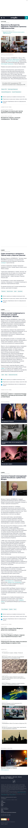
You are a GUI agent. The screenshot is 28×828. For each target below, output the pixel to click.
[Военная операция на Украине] (14, 766)
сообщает (3, 161)
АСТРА (2, 805)
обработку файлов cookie (22, 792)
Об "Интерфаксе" (8, 776)
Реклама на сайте (4, 778)
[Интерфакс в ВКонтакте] (6, 815)
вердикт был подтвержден (14, 582)
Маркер (2, 804)
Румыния (3, 291)
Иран (6, 374)
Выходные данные (4, 823)
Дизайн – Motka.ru (4, 824)
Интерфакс (14, 18)
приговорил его (9, 580)
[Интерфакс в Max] (9, 815)
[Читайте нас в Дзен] (2, 815)
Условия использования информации (8, 821)
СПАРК (2, 801)
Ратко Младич (4, 609)
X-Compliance (3, 802)
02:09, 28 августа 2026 (5, 251)
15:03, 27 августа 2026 (5, 127)
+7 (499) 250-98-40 (4, 794)
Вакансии (20, 776)
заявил (2, 368)
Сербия (10, 609)
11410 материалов (5, 769)
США (2, 374)
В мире (3, 250)
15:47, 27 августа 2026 (5, 473)
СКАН (2, 810)
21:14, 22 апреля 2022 (5, 22)
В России (3, 21)
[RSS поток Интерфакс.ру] (8, 815)
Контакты (2, 776)
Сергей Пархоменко (16, 92)
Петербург (3, 188)
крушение (20, 291)
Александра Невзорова (7, 64)
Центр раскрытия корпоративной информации (8, 812)
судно (15, 291)
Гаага (15, 609)
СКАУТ (2, 803)
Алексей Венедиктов (6, 92)
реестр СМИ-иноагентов (15, 59)
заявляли (11, 185)
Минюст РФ (4, 89)
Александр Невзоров (13, 89)
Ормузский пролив (13, 374)
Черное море (10, 291)
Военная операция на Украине (9, 768)
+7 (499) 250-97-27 (13, 794)
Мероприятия (10, 778)
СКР (8, 188)
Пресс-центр (15, 776)
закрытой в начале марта (12, 61)
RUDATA (2, 811)
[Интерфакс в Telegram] (4, 815)
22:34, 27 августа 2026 (5, 310)
